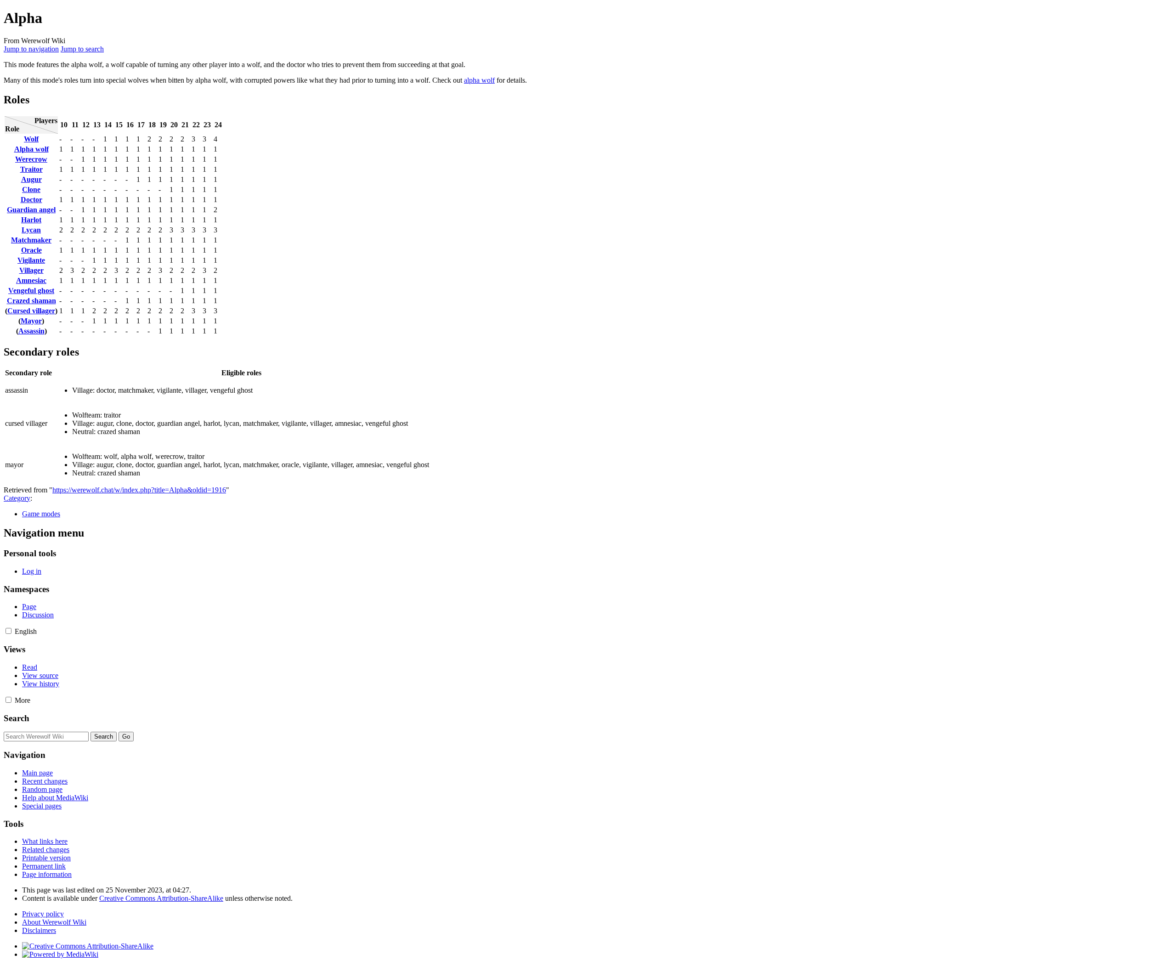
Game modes (41, 514)
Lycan (31, 230)
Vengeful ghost (31, 290)
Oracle (31, 250)
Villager (31, 270)
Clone (31, 189)
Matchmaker (31, 240)
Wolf (31, 139)
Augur (31, 179)
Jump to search (82, 49)
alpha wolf (479, 80)
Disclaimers (39, 930)
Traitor (31, 169)
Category (17, 498)
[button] (8, 631)
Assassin (31, 331)
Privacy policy (43, 914)
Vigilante (31, 260)
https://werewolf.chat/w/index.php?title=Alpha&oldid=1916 (139, 490)
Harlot (31, 220)
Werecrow (31, 159)
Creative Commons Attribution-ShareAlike (161, 898)
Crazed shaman (31, 301)
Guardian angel (31, 210)
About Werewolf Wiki (54, 922)
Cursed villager (31, 311)
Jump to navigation (31, 49)
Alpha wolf (31, 149)
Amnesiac (31, 280)
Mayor (31, 321)
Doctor (31, 199)
